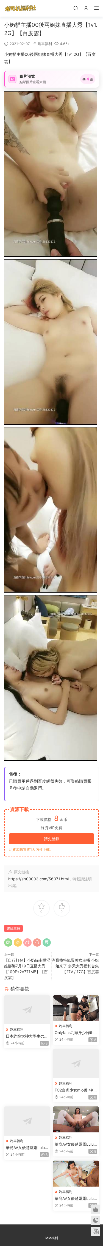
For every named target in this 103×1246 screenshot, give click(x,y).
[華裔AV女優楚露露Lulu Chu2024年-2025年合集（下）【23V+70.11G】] (76, 1174)
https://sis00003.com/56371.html (38, 878)
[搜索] (75, 7)
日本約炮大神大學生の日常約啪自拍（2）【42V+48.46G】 (27, 1036)
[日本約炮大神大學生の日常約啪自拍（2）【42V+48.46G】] (27, 1010)
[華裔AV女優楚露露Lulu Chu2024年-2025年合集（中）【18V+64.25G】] (76, 1119)
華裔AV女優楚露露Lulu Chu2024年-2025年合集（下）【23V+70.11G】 (74, 1198)
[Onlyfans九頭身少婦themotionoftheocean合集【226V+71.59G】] (76, 1008)
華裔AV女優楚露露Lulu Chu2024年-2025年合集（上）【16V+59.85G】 (25, 1147)
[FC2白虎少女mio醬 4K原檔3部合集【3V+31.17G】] (76, 1063)
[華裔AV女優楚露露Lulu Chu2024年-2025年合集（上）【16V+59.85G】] (27, 1121)
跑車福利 (45, 43)
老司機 (20, 8)
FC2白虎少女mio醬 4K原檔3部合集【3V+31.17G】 (76, 1090)
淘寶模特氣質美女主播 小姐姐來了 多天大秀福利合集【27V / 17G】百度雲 (75, 966)
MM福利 (51, 1238)
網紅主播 (13, 928)
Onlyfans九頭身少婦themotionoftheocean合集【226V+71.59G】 (75, 1032)
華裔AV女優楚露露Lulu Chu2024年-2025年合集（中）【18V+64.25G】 (74, 1144)
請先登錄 (51, 838)
